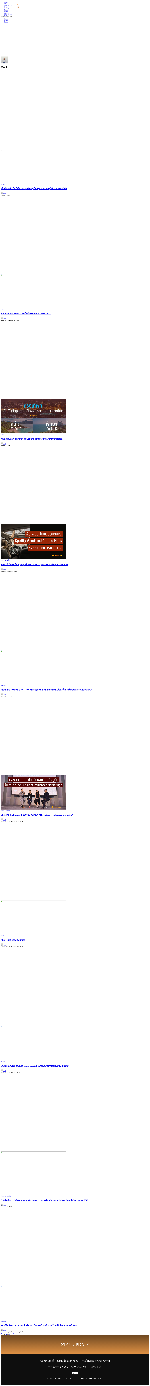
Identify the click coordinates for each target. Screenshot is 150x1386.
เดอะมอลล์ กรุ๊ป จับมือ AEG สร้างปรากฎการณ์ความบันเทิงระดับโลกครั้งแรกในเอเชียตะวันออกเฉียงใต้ (46, 690)
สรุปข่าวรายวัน (5, 560)
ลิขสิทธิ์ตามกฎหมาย (67, 1360)
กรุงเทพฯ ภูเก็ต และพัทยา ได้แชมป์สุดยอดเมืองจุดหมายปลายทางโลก (32, 439)
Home (6, 11)
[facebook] (145, 2)
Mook (4, 193)
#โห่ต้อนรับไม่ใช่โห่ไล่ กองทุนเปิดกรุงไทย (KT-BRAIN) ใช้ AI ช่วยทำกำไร (34, 188)
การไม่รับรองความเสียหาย (96, 1360)
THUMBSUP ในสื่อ (58, 1367)
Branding (3, 1321)
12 (6, 1334)
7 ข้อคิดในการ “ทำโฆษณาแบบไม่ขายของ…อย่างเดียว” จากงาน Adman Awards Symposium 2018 (44, 1200)
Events (6, 19)
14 (9, 1334)
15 (11, 1334)
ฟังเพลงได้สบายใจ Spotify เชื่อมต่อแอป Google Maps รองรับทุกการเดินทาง (34, 564)
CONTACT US (78, 1366)
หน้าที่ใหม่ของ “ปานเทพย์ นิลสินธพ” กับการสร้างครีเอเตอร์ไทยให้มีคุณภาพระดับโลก (39, 1325)
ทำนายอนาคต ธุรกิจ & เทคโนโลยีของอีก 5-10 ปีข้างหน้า (26, 314)
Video (5, 15)
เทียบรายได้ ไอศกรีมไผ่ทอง (13, 940)
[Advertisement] (75, 42)
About (6, 20)
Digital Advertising (6, 1196)
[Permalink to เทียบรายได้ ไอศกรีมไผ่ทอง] (33, 934)
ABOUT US (96, 1366)
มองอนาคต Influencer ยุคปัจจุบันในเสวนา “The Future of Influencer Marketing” (37, 815)
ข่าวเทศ (3, 1061)
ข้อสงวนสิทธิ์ (47, 1360)
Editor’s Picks (8, 14)
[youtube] (149, 2)
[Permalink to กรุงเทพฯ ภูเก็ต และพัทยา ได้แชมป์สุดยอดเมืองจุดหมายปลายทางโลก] (33, 433)
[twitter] (147, 2)
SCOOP (6, 17)
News (5, 12)
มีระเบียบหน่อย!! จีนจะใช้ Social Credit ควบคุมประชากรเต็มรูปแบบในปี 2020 (35, 1066)
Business (3, 685)
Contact (6, 22)
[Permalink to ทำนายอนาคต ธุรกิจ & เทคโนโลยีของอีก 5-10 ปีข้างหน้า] (33, 308)
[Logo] (13, 8)
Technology (4, 184)
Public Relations (5, 810)
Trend (2, 309)
